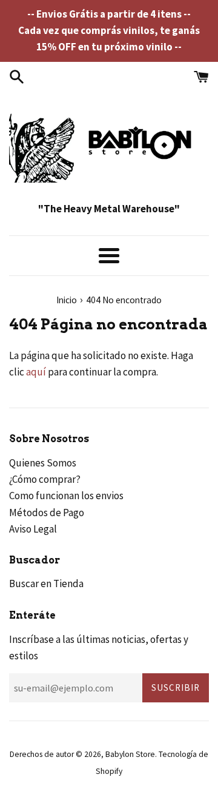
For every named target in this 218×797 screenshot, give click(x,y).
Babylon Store (130, 754)
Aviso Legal (33, 529)
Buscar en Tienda (46, 583)
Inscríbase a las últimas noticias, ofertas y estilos (98, 647)
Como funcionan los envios (66, 495)
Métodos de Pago (46, 512)
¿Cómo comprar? (45, 479)
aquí (36, 371)
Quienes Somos (42, 462)
